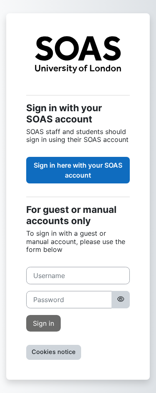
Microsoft (78, 170)
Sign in (43, 323)
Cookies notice (54, 352)
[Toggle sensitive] (120, 299)
